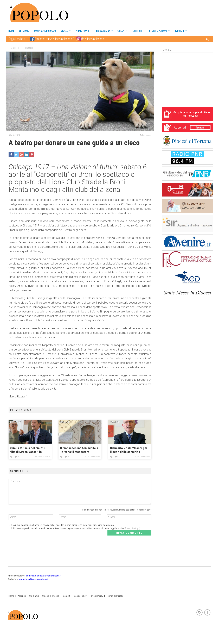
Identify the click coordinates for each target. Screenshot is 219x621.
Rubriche (179, 30)
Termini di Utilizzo (114, 596)
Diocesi (64, 30)
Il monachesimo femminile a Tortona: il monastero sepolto (79, 450)
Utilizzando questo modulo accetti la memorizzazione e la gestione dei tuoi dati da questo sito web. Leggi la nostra (76, 528)
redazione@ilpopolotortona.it (34, 579)
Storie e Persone (158, 30)
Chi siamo (24, 30)
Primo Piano (82, 30)
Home (11, 30)
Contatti (66, 596)
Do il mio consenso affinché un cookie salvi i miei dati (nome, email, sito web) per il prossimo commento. (63, 525)
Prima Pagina (103, 30)
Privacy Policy (131, 528)
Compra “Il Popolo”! (45, 30)
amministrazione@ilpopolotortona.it (43, 575)
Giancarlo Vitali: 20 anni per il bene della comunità (128, 450)
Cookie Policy (80, 596)
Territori (136, 30)
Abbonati (22, 596)
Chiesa (120, 30)
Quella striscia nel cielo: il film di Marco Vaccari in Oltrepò (28, 450)
